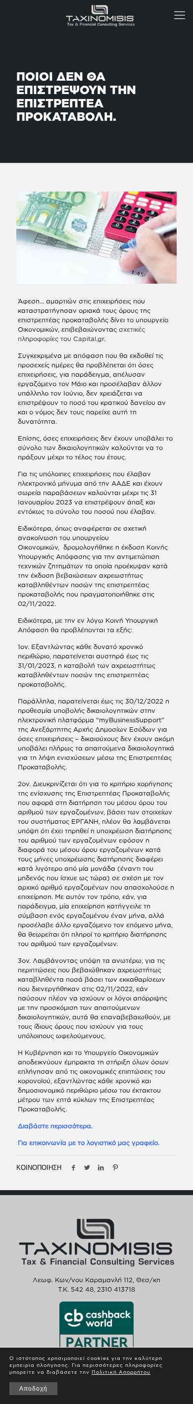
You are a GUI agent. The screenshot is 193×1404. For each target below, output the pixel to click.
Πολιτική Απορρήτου (121, 1372)
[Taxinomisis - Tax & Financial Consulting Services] (100, 14)
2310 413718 (116, 1289)
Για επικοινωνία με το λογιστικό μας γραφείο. (88, 1142)
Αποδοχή (33, 1389)
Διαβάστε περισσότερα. (55, 1125)
